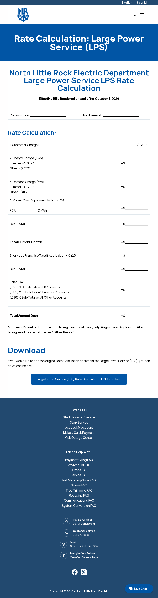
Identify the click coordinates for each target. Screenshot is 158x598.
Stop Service (79, 422)
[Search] (135, 15)
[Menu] (142, 15)
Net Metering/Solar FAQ (79, 480)
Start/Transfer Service (79, 417)
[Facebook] (75, 572)
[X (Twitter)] (84, 572)
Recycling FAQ (79, 495)
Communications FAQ (79, 500)
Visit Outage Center (79, 438)
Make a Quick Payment (79, 432)
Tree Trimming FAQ (79, 490)
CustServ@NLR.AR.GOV (84, 546)
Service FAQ (79, 475)
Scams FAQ (79, 485)
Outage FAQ (79, 470)
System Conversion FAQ (79, 505)
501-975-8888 (81, 535)
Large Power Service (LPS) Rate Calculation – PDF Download (79, 379)
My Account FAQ (79, 465)
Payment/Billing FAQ (79, 460)
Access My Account (79, 427)
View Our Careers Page (84, 557)
